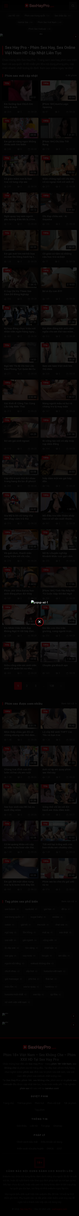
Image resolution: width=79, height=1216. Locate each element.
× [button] (39, 621)
